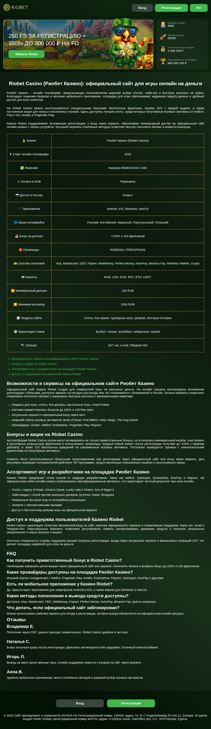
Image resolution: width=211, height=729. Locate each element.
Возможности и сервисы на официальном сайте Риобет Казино (55, 358)
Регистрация (171, 8)
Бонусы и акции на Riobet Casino (34, 364)
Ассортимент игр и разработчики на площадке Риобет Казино (54, 369)
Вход (142, 8)
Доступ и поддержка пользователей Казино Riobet (46, 374)
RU (198, 8)
